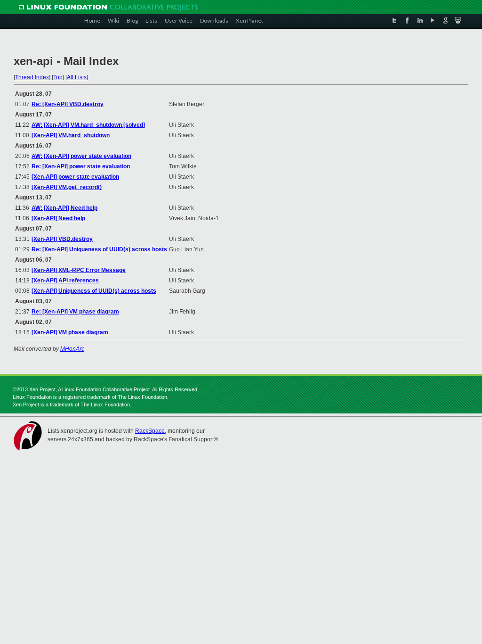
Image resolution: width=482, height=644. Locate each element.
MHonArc (72, 349)
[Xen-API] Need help (58, 218)
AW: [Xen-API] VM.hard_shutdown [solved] (88, 125)
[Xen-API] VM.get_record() (67, 187)
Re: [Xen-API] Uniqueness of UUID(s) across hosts (99, 249)
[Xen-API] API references (65, 280)
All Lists (77, 77)
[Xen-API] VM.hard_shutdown (71, 135)
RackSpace (150, 431)
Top (58, 77)
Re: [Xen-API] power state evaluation (81, 166)
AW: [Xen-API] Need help (64, 208)
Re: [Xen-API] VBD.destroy (68, 104)
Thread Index (32, 77)
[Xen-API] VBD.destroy (62, 239)
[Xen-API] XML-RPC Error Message (79, 270)
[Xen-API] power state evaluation (75, 176)
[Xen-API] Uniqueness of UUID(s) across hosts (94, 291)
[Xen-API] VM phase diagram (70, 332)
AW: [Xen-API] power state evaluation (81, 156)
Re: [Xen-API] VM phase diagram (75, 311)
